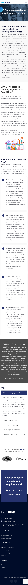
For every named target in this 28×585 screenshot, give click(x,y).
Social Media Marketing (6, 535)
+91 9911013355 (7, 518)
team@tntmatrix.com (9, 521)
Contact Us (3, 564)
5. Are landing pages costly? (9, 434)
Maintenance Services (6, 550)
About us (3, 567)
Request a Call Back (14, 494)
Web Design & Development (7, 547)
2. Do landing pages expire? (9, 420)
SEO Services (4, 555)
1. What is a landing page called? (11, 393)
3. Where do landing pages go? (10, 425)
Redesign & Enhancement (7, 538)
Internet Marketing (5, 553)
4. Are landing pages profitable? (10, 430)
